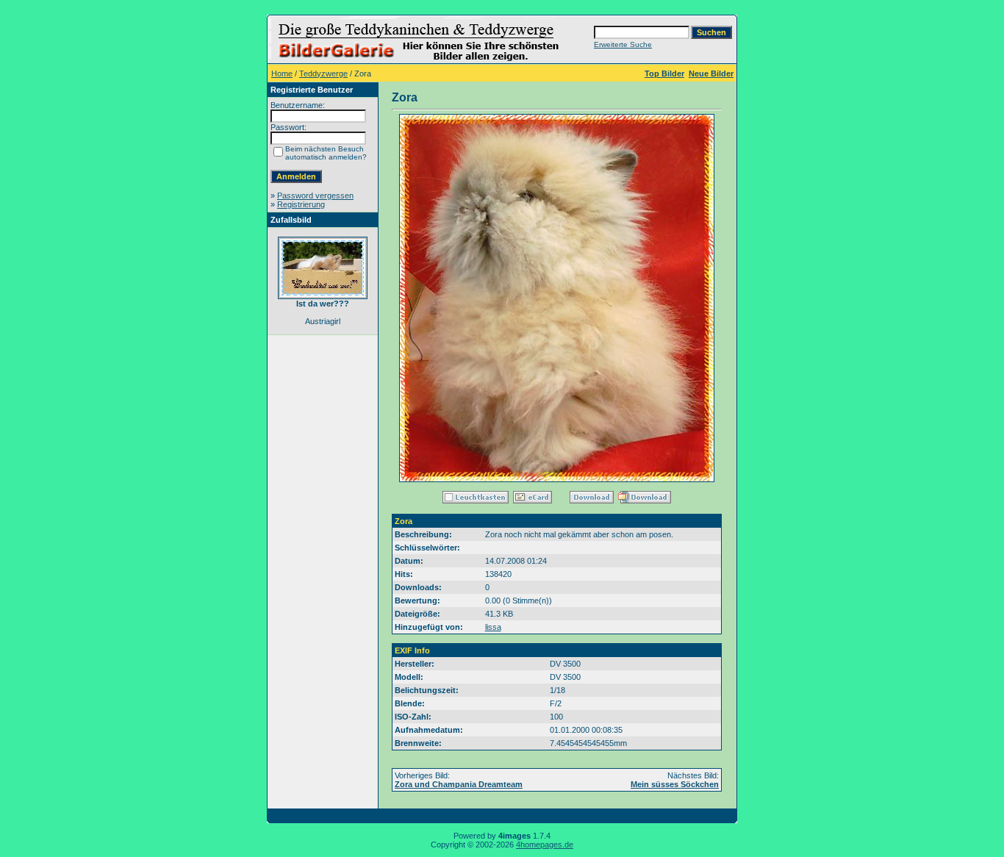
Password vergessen (315, 195)
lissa (493, 627)
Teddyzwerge (323, 73)
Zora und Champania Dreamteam (459, 784)
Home (282, 73)
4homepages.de (544, 844)
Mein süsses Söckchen (675, 784)
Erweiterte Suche (623, 44)
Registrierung (301, 204)
